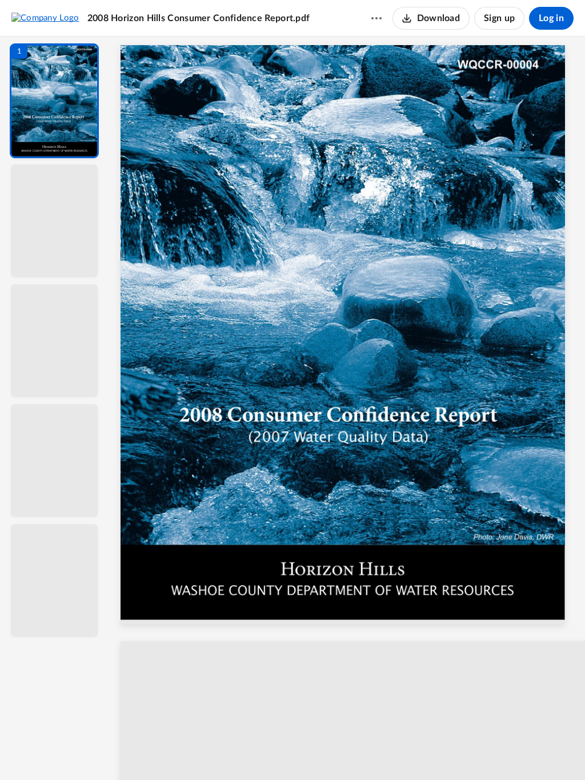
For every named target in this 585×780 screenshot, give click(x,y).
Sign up (499, 18)
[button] (54, 100)
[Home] (45, 17)
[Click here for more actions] (376, 18)
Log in (551, 18)
